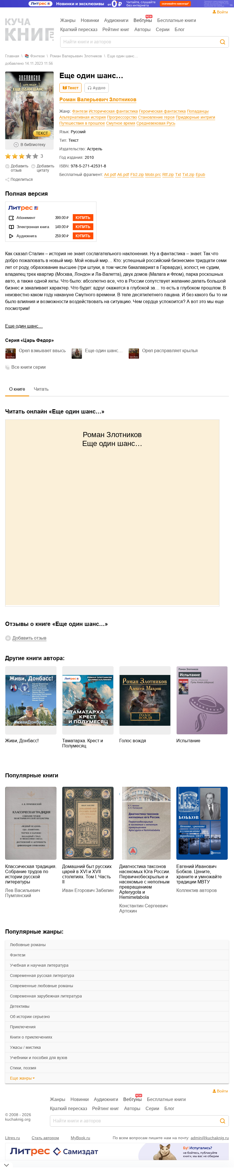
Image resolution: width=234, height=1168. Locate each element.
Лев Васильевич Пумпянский (22, 893)
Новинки (90, 20)
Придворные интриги (195, 117)
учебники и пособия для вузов (38, 1057)
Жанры (68, 20)
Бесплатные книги (176, 20)
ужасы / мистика (25, 1047)
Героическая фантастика (162, 111)
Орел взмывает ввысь (42, 350)
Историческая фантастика (113, 111)
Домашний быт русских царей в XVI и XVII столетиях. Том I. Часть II (87, 874)
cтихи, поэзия (23, 1068)
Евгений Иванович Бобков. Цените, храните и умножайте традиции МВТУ (199, 874)
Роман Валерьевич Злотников (76, 56)
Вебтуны (143, 20)
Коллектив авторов (196, 890)
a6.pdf (123, 174)
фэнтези (17, 955)
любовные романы (28, 944)
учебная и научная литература (39, 965)
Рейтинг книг (115, 29)
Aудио (99, 88)
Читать (41, 389)
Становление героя (156, 117)
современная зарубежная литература (46, 996)
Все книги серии (28, 367)
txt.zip (188, 174)
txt (178, 174)
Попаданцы (198, 111)
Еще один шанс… (24, 326)
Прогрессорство (122, 117)
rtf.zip (168, 174)
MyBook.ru (80, 1137)
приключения (23, 1027)
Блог (180, 29)
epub (200, 174)
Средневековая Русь (155, 123)
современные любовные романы (41, 986)
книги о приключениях (31, 1037)
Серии (163, 29)
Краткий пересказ (78, 29)
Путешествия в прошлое (82, 123)
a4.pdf (110, 174)
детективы (19, 1006)
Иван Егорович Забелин (88, 890)
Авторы (142, 29)
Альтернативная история (82, 117)
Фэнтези (80, 111)
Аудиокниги (116, 20)
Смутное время (120, 123)
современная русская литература (42, 975)
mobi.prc (153, 174)
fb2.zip (137, 174)
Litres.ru (12, 1137)
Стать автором (45, 1137)
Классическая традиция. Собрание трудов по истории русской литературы (31, 874)
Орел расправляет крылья (170, 350)
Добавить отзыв (19, 168)
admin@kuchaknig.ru (210, 1137)
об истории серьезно (30, 1016)
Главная (12, 56)
